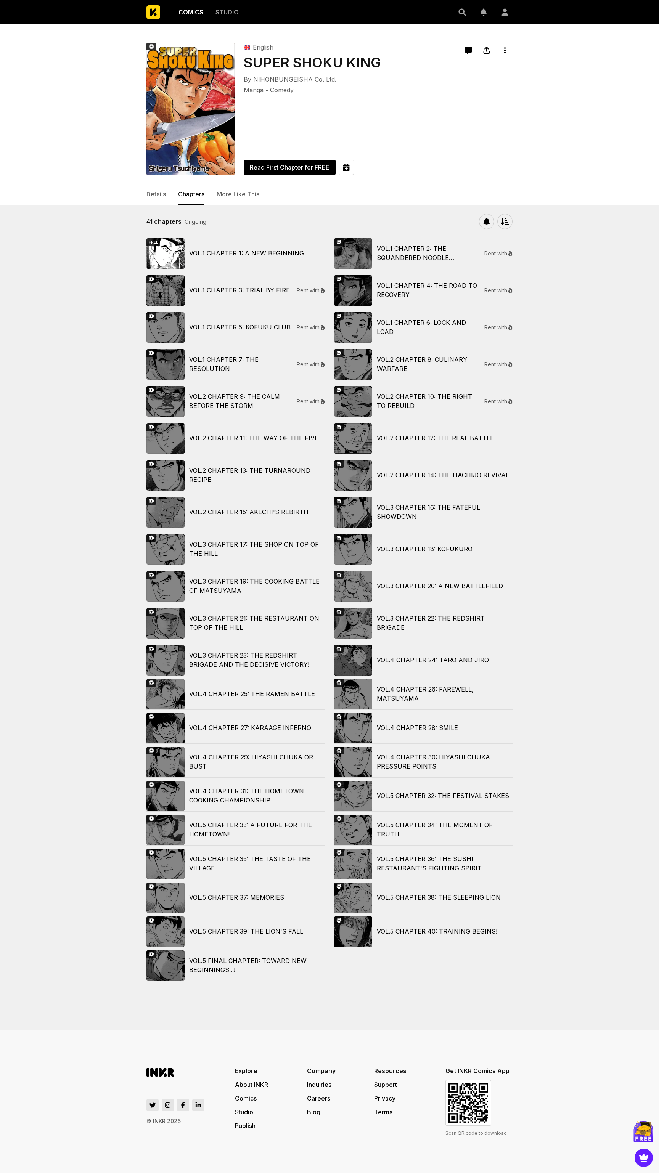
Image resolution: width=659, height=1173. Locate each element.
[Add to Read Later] (346, 167)
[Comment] (468, 50)
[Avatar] (505, 12)
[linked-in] (198, 1105)
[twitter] (152, 1105)
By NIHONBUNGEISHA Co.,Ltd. (290, 79)
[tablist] (329, 194)
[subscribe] (486, 221)
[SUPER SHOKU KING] (190, 109)
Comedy (282, 90)
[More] (505, 50)
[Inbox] (483, 12)
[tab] (156, 194)
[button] (462, 12)
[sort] (505, 221)
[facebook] (183, 1105)
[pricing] (644, 1158)
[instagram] (168, 1105)
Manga (254, 90)
